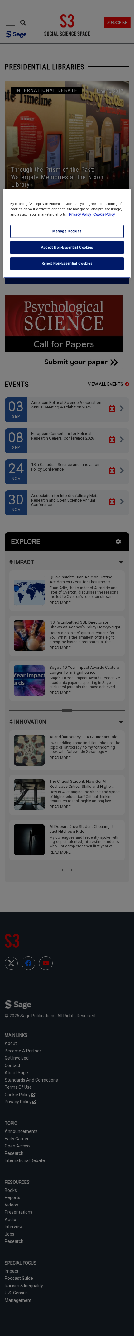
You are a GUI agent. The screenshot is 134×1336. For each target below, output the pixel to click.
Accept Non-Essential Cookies (67, 247)
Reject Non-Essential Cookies (67, 263)
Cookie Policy (104, 214)
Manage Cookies (67, 231)
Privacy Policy (80, 214)
